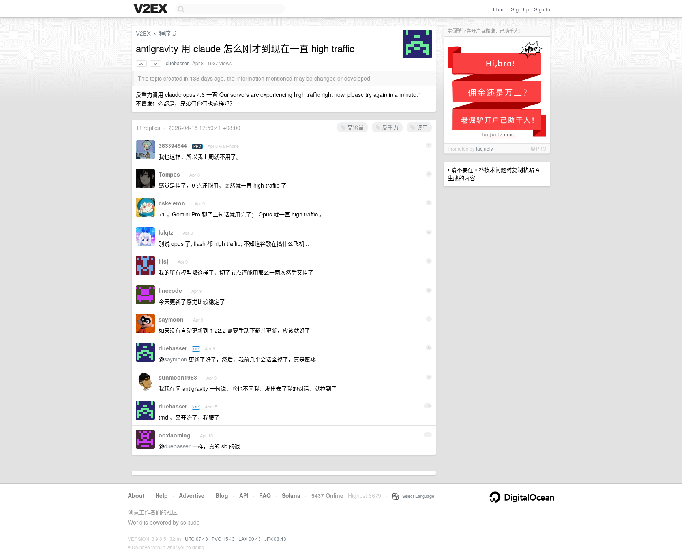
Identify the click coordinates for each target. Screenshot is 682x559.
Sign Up (520, 9)
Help (162, 495)
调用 (421, 127)
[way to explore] (151, 9)
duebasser (177, 63)
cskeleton (172, 203)
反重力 (389, 127)
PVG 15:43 (223, 538)
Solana (291, 495)
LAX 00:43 (249, 538)
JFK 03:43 (275, 538)
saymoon (171, 319)
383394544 (173, 145)
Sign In (542, 9)
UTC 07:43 (196, 538)
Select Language (416, 496)
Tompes (169, 174)
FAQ (265, 495)
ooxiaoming (175, 435)
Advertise (191, 495)
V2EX (143, 33)
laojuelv (484, 148)
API (243, 495)
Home (499, 9)
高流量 (355, 127)
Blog (221, 495)
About (136, 495)
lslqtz (166, 232)
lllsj (163, 261)
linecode (170, 290)
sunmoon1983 (178, 377)
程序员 (168, 33)
